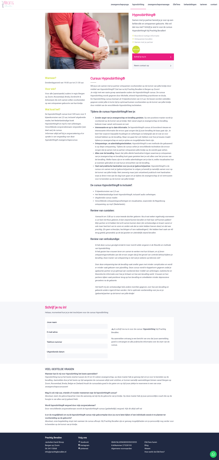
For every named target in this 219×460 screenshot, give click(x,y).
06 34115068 (51, 448)
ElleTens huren (151, 442)
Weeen (147, 448)
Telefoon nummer (54, 342)
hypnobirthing (138, 4)
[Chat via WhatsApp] (213, 454)
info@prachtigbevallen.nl (55, 452)
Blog (147, 445)
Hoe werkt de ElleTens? (155, 452)
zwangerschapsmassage (158, 4)
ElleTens (176, 4)
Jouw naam (52, 322)
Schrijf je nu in (140, 57)
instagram (84, 445)
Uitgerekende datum (55, 352)
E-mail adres (52, 332)
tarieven (203, 4)
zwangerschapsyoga (120, 4)
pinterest (84, 448)
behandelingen (190, 4)
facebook (84, 442)
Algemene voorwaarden (121, 448)
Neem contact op (141, 65)
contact (214, 4)
